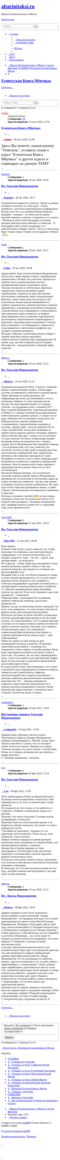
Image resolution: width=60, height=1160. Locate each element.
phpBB (26, 1122)
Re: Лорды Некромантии (18, 895)
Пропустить (7, 19)
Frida (4, 244)
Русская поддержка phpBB (15, 1131)
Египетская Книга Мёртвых (26, 81)
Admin (4, 113)
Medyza (5, 358)
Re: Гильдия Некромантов (19, 186)
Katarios (5, 174)
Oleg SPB (6, 517)
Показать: (9, 1025)
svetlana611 (7, 702)
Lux (3, 767)
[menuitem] (24, 39)
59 (24, 119)
